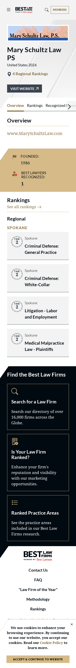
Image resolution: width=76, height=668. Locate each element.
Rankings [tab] (35, 105)
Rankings (38, 609)
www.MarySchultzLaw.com (34, 133)
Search (38, 407)
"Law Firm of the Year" (38, 589)
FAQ (38, 580)
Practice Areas (38, 518)
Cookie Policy (51, 642)
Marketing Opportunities (38, 462)
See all (22, 206)
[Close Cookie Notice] (69, 625)
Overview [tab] (15, 105)
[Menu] (8, 9)
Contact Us (38, 570)
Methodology (38, 599)
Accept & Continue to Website (38, 659)
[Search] (47, 9)
